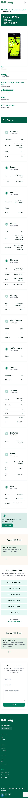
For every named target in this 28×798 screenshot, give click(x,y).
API (2, 761)
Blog (2, 737)
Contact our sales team (13, 621)
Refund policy (4, 777)
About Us (3, 748)
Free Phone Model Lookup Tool (17, 10)
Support (3, 739)
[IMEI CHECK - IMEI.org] (7, 2)
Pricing (2, 759)
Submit (14, 704)
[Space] (7, 720)
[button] (6, 559)
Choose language (5, 725)
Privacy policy (4, 774)
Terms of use (4, 772)
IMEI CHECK (4, 10)
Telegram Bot (4, 763)
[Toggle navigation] (25, 2)
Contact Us (3, 750)
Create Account (7, 525)
